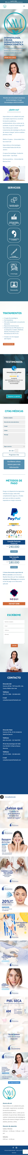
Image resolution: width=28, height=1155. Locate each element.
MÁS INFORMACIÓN (8, 344)
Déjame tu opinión (14, 396)
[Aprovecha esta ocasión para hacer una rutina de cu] (14, 870)
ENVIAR (14, 645)
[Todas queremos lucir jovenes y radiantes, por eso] (14, 898)
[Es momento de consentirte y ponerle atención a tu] (14, 842)
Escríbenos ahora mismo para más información (14, 464)
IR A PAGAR (14, 551)
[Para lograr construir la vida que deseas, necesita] (14, 1038)
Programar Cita (14, 455)
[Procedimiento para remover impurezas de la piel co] (14, 982)
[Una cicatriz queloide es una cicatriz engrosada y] (14, 954)
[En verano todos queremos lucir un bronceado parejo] (14, 926)
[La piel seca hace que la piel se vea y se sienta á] (14, 1010)
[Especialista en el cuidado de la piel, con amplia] (14, 1066)
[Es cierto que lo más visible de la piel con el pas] (14, 814)
